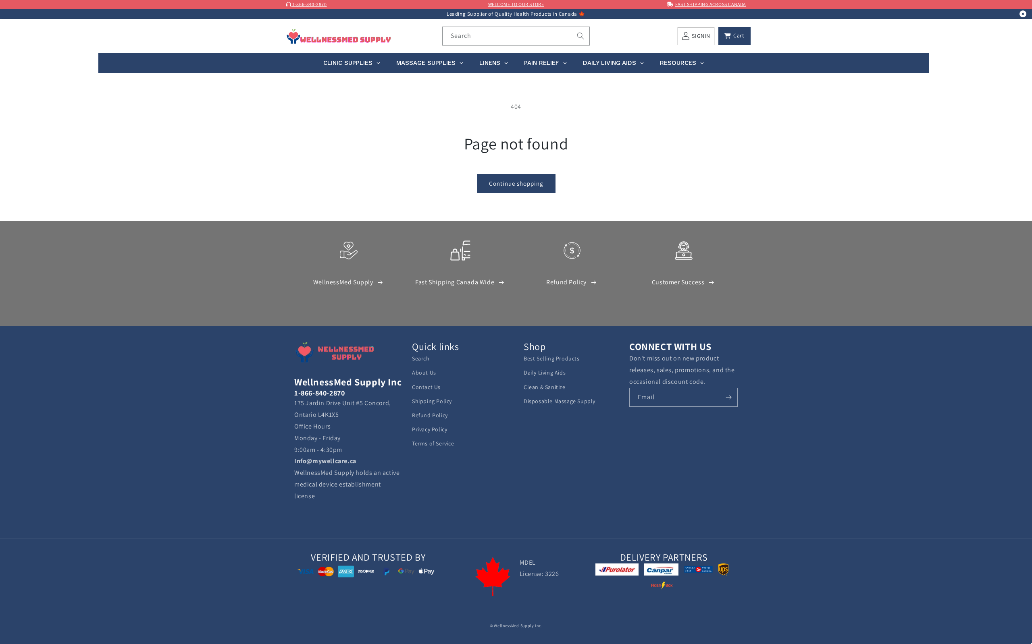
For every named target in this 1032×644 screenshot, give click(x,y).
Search (421, 358)
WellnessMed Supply (343, 282)
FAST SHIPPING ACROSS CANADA (710, 4)
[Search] (580, 36)
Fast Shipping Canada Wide (454, 282)
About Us (424, 372)
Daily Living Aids (545, 372)
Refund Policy (566, 282)
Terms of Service (433, 443)
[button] (734, 36)
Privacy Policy (429, 429)
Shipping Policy (432, 401)
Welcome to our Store (516, 4)
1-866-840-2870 (309, 4)
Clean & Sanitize (545, 387)
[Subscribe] (728, 397)
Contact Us (426, 387)
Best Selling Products (552, 358)
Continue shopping (516, 183)
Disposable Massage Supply (559, 401)
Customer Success (678, 282)
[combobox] (516, 36)
